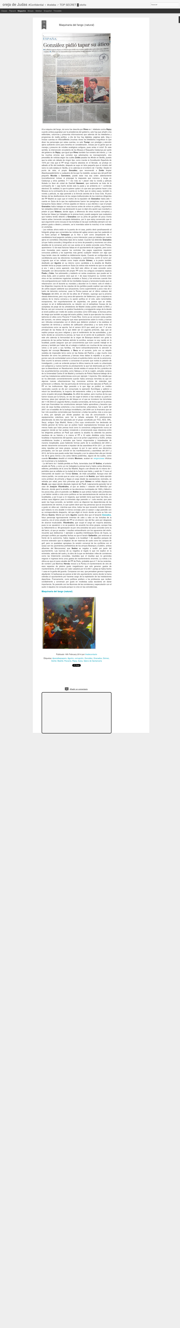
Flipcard (12, 10)
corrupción (79, 658)
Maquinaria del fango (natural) (76, 25)
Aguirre (71, 658)
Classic (4, 10)
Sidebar (38, 10)
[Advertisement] (126, 61)
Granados (106, 514)
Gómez (106, 658)
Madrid (60, 660)
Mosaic (31, 10)
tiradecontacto (91, 654)
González (89, 658)
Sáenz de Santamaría (93, 660)
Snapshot (48, 10)
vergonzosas (99, 458)
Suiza (80, 660)
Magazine (22, 10)
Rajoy (74, 660)
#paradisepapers (59, 658)
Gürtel (53, 660)
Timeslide (57, 10)
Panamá (67, 660)
